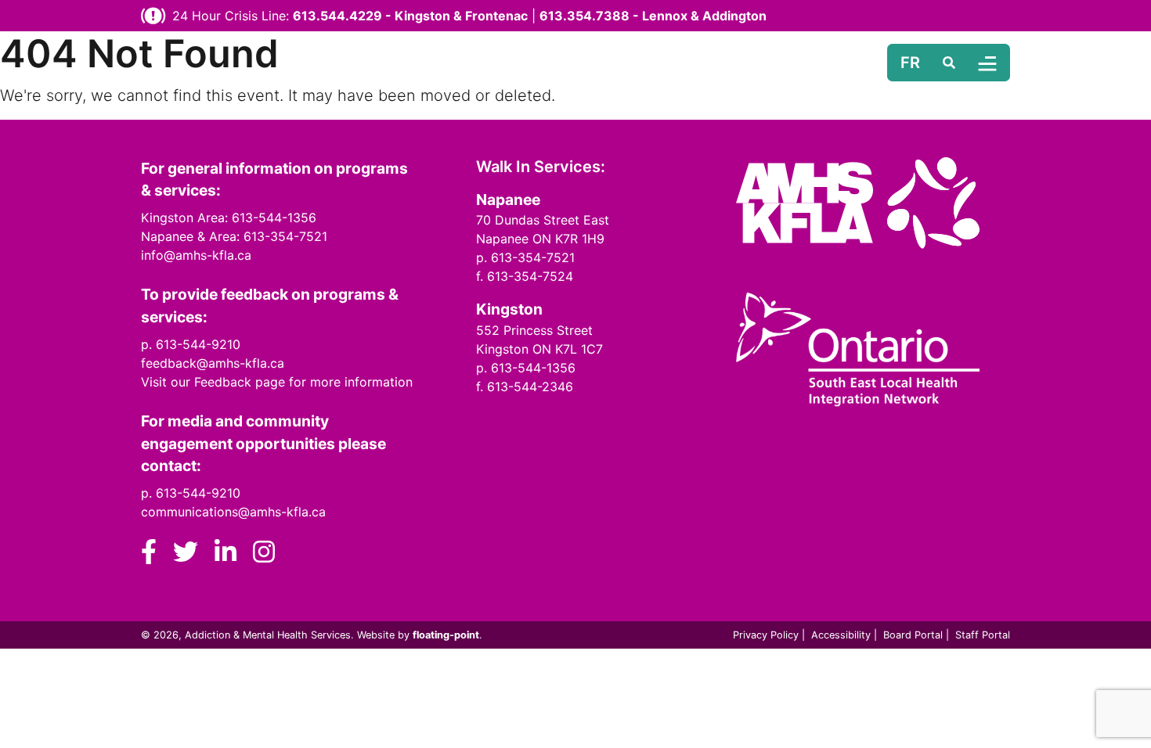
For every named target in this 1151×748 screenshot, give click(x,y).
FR (910, 62)
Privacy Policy (766, 635)
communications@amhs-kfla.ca (233, 512)
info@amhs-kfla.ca (196, 255)
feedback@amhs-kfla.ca (212, 363)
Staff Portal (982, 635)
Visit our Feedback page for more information (277, 382)
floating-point (446, 635)
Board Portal (913, 635)
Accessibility (841, 635)
